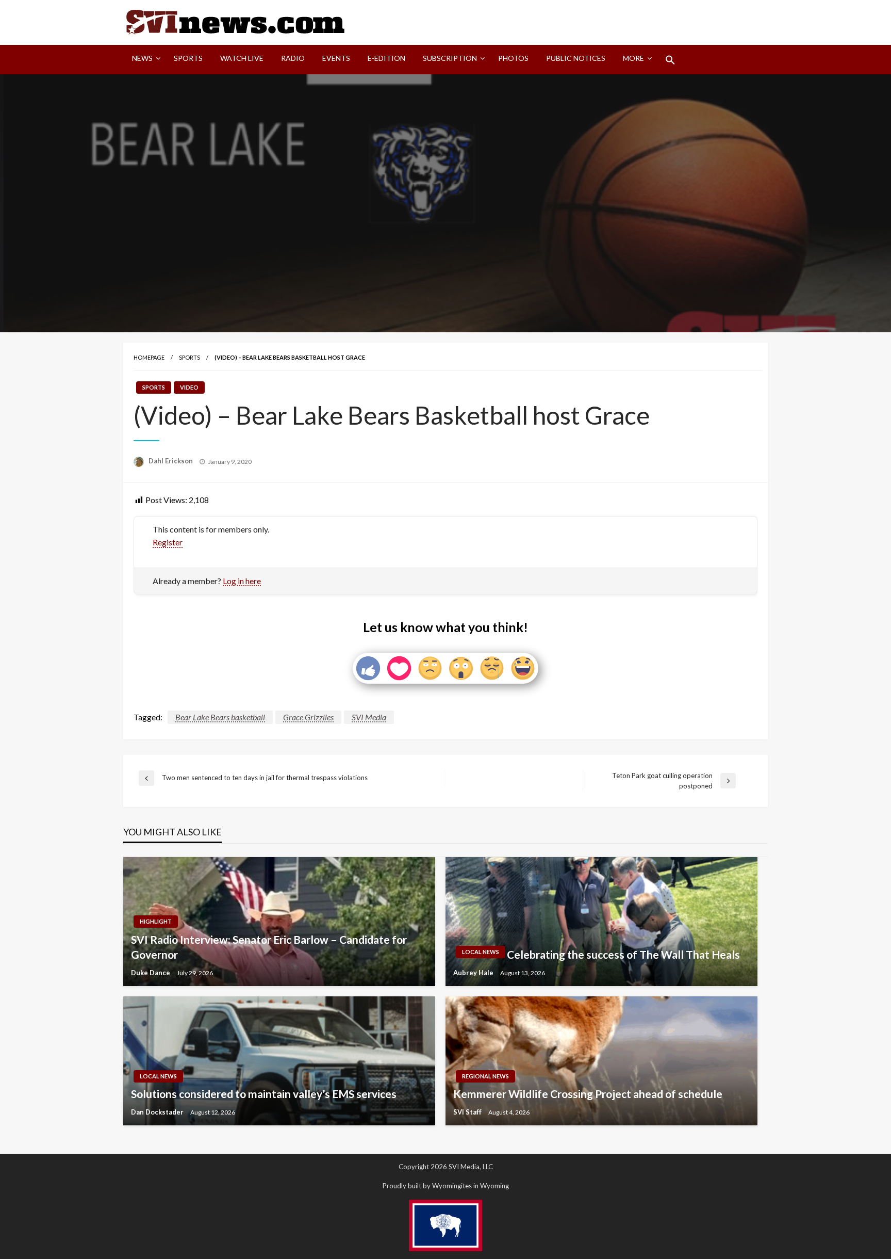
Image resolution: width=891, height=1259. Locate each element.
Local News (480, 951)
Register (168, 542)
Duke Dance (151, 973)
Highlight (156, 921)
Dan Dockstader (158, 1112)
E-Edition (386, 58)
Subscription (450, 58)
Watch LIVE (241, 58)
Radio (293, 58)
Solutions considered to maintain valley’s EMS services (264, 1093)
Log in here (242, 581)
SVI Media (369, 717)
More (633, 58)
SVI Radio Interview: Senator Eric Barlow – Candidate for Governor (269, 947)
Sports (188, 58)
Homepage (149, 357)
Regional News (485, 1076)
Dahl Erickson (171, 461)
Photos (513, 58)
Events (336, 58)
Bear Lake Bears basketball (220, 717)
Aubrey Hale (474, 973)
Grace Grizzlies (308, 717)
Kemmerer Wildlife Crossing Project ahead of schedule (587, 1093)
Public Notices (575, 58)
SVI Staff (468, 1112)
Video (189, 387)
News (142, 58)
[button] (670, 59)
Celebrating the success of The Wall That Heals (623, 954)
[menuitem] (144, 59)
